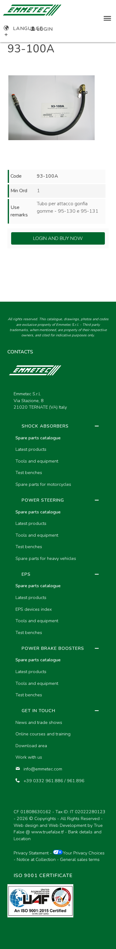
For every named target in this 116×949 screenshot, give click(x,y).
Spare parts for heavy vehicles (45, 558)
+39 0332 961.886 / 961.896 (54, 781)
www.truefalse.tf (47, 832)
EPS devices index (33, 609)
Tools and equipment (36, 461)
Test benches (28, 472)
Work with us (28, 757)
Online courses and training (43, 734)
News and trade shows (38, 722)
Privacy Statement (31, 853)
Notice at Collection (36, 859)
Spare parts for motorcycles (43, 484)
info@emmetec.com (43, 769)
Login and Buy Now (58, 238)
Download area (31, 746)
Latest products (30, 449)
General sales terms (80, 859)
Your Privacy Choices (84, 853)
